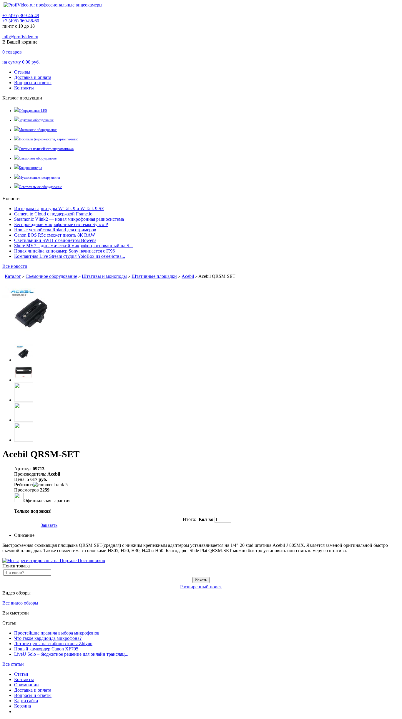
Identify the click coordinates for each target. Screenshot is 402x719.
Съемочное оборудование (38, 158)
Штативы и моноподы (104, 276)
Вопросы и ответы (33, 82)
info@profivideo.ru (20, 36)
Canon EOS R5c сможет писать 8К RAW (54, 235)
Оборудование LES (33, 111)
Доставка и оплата (32, 77)
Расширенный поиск (201, 586)
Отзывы (22, 71)
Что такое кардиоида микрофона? (48, 638)
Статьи (21, 674)
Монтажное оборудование (38, 130)
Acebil (188, 276)
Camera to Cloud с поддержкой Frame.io (53, 213)
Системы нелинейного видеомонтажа (46, 149)
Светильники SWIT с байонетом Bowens (55, 240)
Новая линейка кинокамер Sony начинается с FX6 (64, 250)
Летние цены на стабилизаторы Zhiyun (53, 643)
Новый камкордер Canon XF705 (46, 648)
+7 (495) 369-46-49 (20, 15)
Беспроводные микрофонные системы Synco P (61, 224)
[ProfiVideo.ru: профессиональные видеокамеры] (53, 4)
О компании (26, 684)
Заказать (49, 525)
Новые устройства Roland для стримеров (55, 229)
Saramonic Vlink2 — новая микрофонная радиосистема (69, 219)
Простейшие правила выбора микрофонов (56, 632)
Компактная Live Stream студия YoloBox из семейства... (69, 256)
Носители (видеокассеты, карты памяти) (48, 139)
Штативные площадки (154, 276)
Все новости (14, 266)
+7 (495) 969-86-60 (20, 20)
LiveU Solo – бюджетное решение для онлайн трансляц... (71, 654)
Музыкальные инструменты (39, 177)
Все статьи (13, 664)
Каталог (13, 276)
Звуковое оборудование (36, 120)
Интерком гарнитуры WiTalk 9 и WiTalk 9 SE (59, 208)
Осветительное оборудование (40, 187)
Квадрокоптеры (30, 168)
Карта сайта (26, 700)
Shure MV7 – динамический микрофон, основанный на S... (73, 245)
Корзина (22, 705)
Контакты (24, 87)
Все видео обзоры (20, 602)
